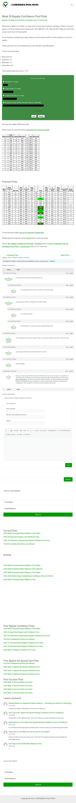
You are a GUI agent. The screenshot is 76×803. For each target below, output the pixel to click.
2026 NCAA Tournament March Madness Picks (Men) (21, 533)
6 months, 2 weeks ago (40, 261)
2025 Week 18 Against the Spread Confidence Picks (21, 667)
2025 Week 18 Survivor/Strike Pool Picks (17, 682)
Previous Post (11, 255)
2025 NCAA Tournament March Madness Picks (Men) (21, 572)
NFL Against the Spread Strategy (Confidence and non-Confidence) (41, 713)
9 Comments (43, 20)
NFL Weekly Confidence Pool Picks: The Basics (25, 244)
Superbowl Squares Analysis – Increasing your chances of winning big (47, 703)
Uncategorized (30, 20)
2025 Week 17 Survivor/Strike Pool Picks (17, 686)
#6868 (71, 359)
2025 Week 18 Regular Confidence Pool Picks (19, 650)
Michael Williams (14, 703)
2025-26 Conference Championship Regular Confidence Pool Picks (26, 540)
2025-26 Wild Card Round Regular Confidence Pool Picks (23, 646)
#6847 (71, 309)
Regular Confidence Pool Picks (13, 20)
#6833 (71, 273)
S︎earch (68, 479)
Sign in (28, 238)
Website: (8, 421)
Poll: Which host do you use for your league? (34, 732)
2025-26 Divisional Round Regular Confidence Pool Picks (23, 643)
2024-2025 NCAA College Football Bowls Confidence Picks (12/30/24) (28, 576)
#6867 (71, 347)
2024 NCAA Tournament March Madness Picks (19, 580)
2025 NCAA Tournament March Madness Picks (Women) (22, 569)
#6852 (71, 321)
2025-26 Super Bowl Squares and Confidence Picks (21, 537)
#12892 (71, 371)
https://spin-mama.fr (21, 379)
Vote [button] (33, 116)
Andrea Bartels (14, 722)
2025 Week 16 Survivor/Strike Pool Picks (17, 689)
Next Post (66, 255)
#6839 (71, 297)
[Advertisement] (38, 602)
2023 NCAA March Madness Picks (30, 744)
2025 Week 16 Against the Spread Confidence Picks (21, 674)
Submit (68, 465)
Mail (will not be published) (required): (16, 414)
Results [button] (41, 116)
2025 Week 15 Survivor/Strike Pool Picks (17, 693)
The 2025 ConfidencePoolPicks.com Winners (19, 544)
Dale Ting (12, 713)
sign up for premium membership (31, 233)
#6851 (71, 333)
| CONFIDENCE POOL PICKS (24, 4)
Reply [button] (67, 273)
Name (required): (10, 408)
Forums (5, 257)
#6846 (71, 285)
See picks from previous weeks (37, 130)
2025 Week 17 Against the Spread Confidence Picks (21, 670)
